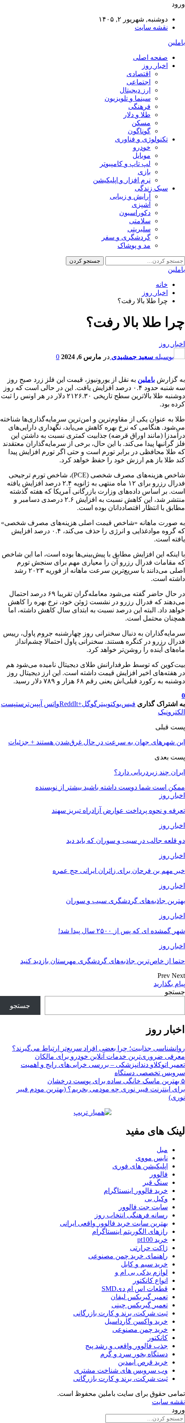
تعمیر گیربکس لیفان (139, 1296)
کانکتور (158, 1337)
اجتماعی (138, 82)
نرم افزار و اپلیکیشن (122, 180)
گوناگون (139, 131)
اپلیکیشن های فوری (140, 1166)
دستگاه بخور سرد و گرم (134, 1354)
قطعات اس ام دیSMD (135, 1288)
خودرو (142, 147)
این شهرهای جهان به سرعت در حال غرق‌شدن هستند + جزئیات (96, 742)
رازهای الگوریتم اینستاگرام (130, 1231)
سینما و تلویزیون (128, 98)
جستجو (175, 992)
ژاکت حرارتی (149, 1247)
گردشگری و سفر (126, 237)
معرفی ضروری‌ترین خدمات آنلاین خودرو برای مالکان (110, 1056)
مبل (162, 1149)
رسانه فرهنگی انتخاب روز (131, 1215)
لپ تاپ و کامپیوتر (125, 163)
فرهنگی (139, 106)
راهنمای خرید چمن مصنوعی (128, 1256)
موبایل (142, 155)
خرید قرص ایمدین (143, 1362)
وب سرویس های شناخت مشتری (121, 1370)
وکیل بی (156, 1198)
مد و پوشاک (134, 245)
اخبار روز (155, 65)
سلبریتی (139, 229)
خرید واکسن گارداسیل (136, 1321)
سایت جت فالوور (143, 1207)
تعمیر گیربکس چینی (139, 1305)
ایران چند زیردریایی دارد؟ (149, 772)
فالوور (159, 1174)
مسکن (141, 122)
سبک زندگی (151, 188)
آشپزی (141, 204)
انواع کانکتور (150, 1280)
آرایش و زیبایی (130, 196)
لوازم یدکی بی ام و (141, 1272)
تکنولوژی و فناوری (141, 139)
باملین (176, 42)
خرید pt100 (152, 1239)
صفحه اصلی (150, 57)
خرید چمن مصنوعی (140, 1329)
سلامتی (140, 220)
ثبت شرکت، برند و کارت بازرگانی (120, 1313)
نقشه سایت (151, 27)
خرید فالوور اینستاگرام (136, 1190)
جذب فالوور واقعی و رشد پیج (126, 1345)
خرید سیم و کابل (144, 1264)
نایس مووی (152, 1158)
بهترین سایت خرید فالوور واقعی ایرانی (114, 1223)
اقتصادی (138, 73)
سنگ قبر (155, 1182)
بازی (144, 171)
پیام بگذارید (169, 983)
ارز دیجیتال (135, 90)
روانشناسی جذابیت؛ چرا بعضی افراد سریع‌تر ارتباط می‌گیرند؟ (98, 1048)
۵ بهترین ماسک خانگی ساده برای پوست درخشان (116, 1081)
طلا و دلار (137, 114)
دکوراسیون (135, 212)
